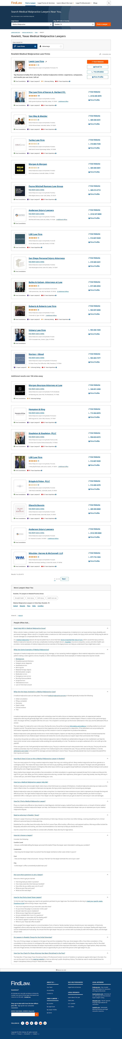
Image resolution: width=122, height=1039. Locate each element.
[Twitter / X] (31, 1023)
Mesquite (22, 606)
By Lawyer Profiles (52, 1009)
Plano (28, 606)
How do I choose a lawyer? (23, 835)
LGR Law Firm (35, 234)
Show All (13, 615)
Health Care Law (52, 598)
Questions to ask (19, 903)
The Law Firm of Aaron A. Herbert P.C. (47, 92)
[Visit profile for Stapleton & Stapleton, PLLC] (20, 438)
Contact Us (50, 993)
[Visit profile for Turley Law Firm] (20, 145)
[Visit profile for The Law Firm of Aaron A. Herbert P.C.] (20, 97)
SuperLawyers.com (97, 994)
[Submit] (37, 1014)
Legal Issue (15, 21)
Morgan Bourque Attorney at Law (45, 385)
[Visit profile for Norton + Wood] (20, 359)
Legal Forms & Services (74, 987)
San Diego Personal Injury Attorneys (47, 258)
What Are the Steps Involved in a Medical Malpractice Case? (35, 692)
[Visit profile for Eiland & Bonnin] (20, 510)
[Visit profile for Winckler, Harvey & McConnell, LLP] (20, 558)
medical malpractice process (57, 696)
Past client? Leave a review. (36, 190)
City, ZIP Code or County (61, 21)
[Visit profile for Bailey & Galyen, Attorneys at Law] (20, 287)
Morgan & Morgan (38, 164)
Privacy (19, 1034)
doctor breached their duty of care (71, 640)
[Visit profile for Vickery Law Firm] (20, 335)
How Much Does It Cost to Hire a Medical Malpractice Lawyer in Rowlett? (39, 759)
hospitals (68, 642)
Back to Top (62, 970)
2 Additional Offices (51, 315)
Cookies (35, 1034)
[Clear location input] (93, 24)
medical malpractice (22, 640)
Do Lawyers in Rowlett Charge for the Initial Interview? (33, 937)
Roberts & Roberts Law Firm (42, 306)
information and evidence (78, 726)
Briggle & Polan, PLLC (39, 481)
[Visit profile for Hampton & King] (20, 414)
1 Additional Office (63, 101)
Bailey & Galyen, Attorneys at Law (45, 282)
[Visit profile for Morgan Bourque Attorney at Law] (20, 390)
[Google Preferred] (45, 1023)
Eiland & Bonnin (36, 505)
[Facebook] (22, 1023)
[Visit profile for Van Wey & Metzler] (20, 121)
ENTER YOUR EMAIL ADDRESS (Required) (22, 1011)
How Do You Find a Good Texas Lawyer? (28, 897)
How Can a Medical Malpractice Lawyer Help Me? (31, 782)
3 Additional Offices (61, 219)
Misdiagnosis (20, 659)
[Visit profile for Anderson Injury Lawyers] (20, 215)
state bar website (38, 959)
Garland (15, 606)
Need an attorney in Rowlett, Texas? (26, 815)
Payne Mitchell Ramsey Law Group (46, 186)
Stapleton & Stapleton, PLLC (42, 433)
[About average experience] (69, 81)
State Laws (71, 1000)
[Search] (109, 3)
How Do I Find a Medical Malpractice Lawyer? (29, 801)
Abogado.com (96, 1000)
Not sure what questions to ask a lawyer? (28, 875)
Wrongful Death (19, 598)
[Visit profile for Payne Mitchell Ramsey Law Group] (20, 191)
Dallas (34, 606)
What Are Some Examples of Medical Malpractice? (31, 650)
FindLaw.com (96, 987)
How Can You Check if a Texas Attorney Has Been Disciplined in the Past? (39, 953)
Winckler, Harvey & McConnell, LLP (46, 553)
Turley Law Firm (37, 140)
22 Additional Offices (63, 291)
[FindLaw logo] (17, 3)
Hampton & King (37, 409)
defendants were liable (21, 751)
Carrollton (40, 606)
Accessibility (50, 990)
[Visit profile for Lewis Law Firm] (20, 66)
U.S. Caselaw (71, 1003)
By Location (50, 1003)
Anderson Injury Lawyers (41, 210)
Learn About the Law (74, 997)
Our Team (49, 987)
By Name (49, 1013)
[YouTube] (27, 1023)
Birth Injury (41, 598)
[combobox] (32, 24)
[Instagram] (36, 1023)
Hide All (20, 615)
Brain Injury (30, 598)
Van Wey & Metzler (38, 116)
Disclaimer (27, 1034)
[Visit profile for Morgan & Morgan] (20, 169)
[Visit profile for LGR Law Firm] (20, 239)
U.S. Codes (71, 1006)
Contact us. (27, 997)
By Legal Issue (51, 1006)
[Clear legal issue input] (51, 24)
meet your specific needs (94, 901)
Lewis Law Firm (36, 61)
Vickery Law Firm (37, 330)
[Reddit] (40, 1023)
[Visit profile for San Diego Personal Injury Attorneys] (20, 263)
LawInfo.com (96, 1007)
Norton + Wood (36, 354)
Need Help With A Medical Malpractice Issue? (30, 628)
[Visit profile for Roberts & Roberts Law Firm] (20, 311)
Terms (13, 1034)
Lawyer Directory (15, 32)
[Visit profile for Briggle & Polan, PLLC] (20, 486)
